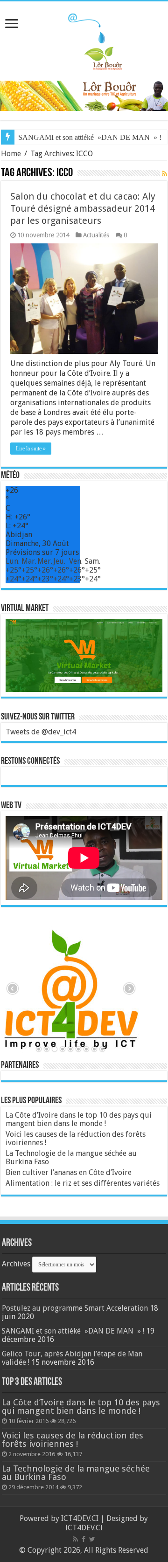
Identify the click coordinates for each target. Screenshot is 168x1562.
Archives (16, 1263)
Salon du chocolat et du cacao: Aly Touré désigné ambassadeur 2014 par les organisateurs (82, 208)
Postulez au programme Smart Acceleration (75, 1308)
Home (11, 153)
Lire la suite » (31, 448)
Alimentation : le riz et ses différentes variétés (83, 1183)
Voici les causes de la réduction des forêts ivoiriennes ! (76, 1138)
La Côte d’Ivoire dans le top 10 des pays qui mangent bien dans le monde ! (79, 1119)
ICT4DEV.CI (79, 1518)
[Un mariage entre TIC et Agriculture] (84, 95)
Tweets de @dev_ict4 (41, 731)
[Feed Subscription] (164, 173)
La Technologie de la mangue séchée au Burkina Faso (71, 1157)
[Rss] (75, 1539)
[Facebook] (83, 1539)
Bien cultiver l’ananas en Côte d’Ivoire (69, 1172)
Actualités (96, 235)
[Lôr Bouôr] (84, 39)
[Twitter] (92, 1539)
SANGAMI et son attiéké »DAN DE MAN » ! (89, 137)
